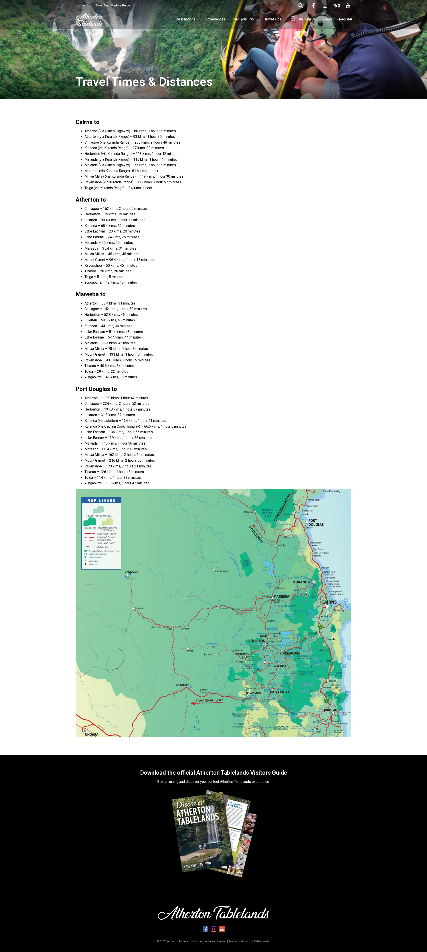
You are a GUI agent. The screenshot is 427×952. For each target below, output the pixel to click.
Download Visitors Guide (113, 5)
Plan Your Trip (244, 19)
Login (327, 19)
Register (345, 19)
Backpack (307, 19)
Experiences (216, 19)
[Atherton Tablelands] (89, 19)
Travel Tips (273, 19)
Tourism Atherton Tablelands (249, 941)
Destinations (186, 19)
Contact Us (83, 5)
